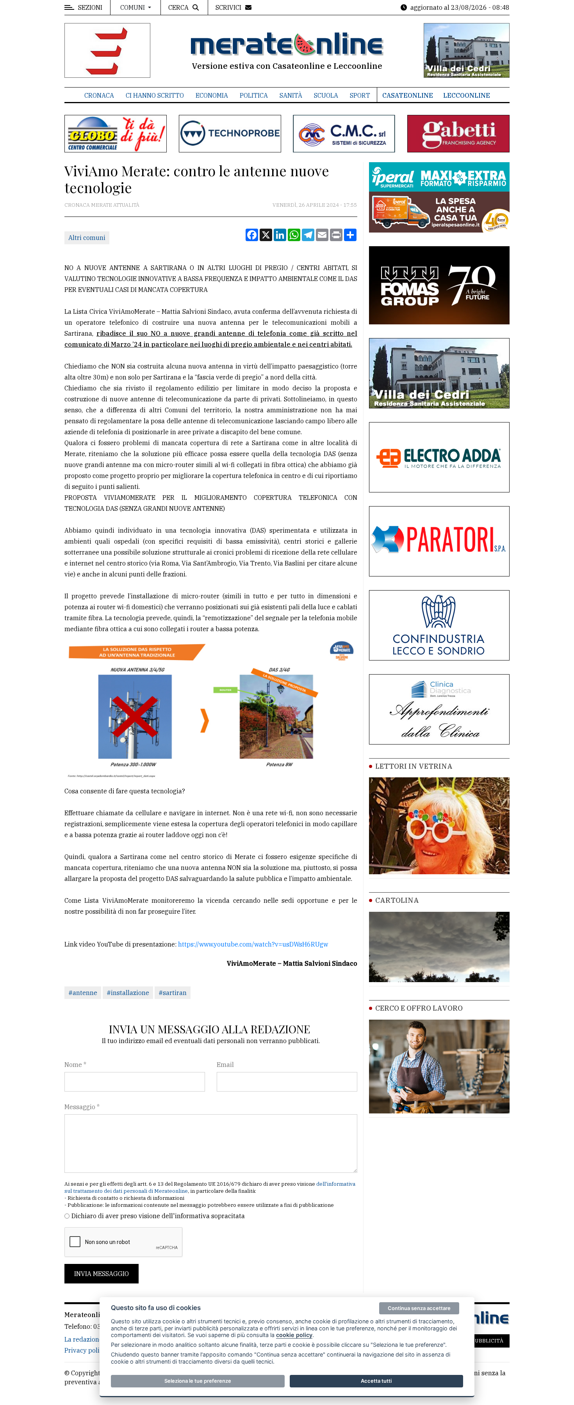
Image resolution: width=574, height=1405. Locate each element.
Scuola (326, 95)
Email (225, 1065)
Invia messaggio (101, 1274)
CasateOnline (407, 95)
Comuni (133, 7)
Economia (212, 95)
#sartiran (173, 993)
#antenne (82, 993)
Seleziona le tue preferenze (197, 1381)
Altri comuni (86, 238)
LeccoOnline (466, 95)
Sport (360, 95)
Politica (254, 95)
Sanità (291, 95)
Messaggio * (82, 1107)
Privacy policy (85, 1350)
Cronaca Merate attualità (101, 205)
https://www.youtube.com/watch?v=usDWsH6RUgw (253, 944)
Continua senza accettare (419, 1308)
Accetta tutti (376, 1381)
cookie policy (294, 1335)
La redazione (83, 1339)
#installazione (128, 993)
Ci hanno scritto (155, 95)
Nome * (75, 1065)
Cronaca (99, 95)
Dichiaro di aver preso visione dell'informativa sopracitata (158, 1216)
